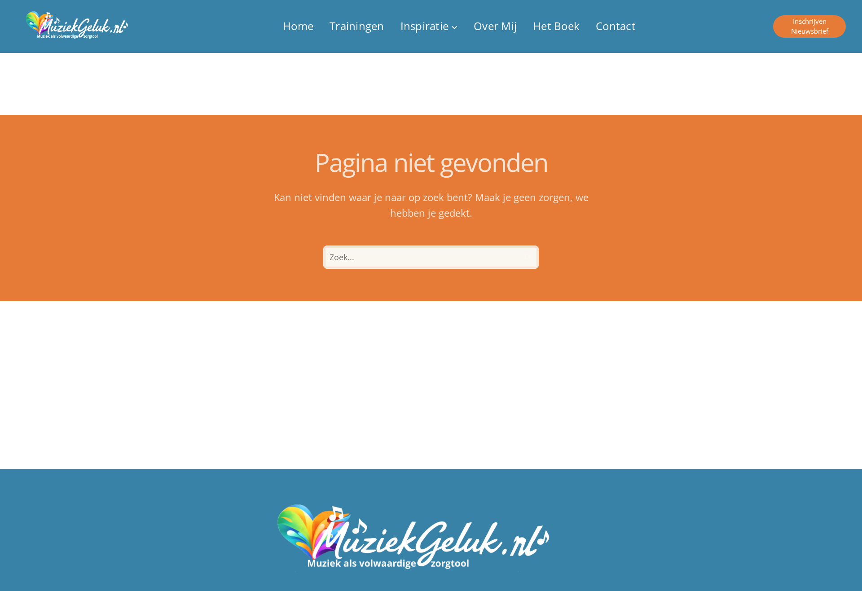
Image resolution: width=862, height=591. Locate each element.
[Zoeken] (527, 257)
